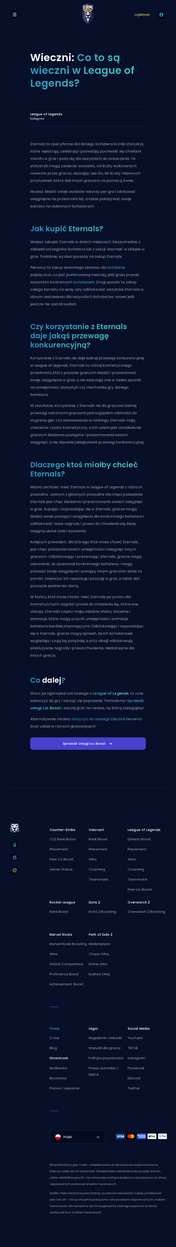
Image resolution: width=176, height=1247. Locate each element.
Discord (134, 1078)
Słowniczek (59, 1058)
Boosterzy (58, 1078)
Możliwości (58, 1068)
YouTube (135, 1037)
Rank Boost (98, 839)
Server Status (61, 869)
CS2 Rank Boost (63, 839)
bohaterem (83, 282)
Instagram (136, 1058)
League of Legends (111, 693)
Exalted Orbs (99, 974)
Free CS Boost (62, 859)
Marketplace (99, 943)
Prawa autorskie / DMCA (103, 1071)
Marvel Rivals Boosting (68, 943)
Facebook (136, 1068)
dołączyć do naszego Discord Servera (106, 719)
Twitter (134, 1088)
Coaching (97, 869)
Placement (59, 849)
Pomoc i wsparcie (65, 1088)
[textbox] (77, 1137)
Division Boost (139, 839)
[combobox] (77, 1137)
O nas (54, 1037)
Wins (93, 859)
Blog (53, 1047)
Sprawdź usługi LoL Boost (84, 743)
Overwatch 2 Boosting (146, 911)
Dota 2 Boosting (102, 911)
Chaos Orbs (99, 953)
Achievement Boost (66, 984)
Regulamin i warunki (105, 1037)
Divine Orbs (98, 964)
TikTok (133, 1047)
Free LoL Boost (140, 889)
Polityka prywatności (106, 1058)
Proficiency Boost (64, 974)
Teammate (98, 879)
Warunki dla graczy (105, 1047)
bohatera (116, 267)
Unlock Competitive (66, 964)
